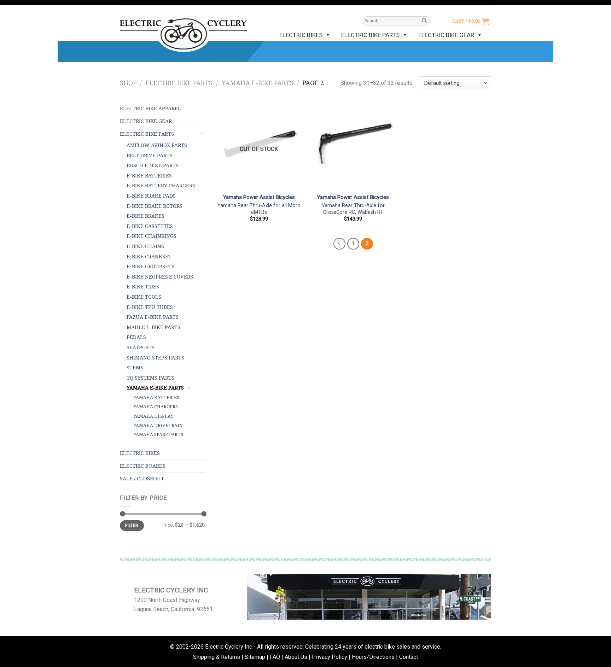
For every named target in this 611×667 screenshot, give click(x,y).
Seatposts (141, 347)
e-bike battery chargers (161, 185)
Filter (131, 525)
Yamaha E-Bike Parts (257, 83)
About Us (296, 657)
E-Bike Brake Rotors (154, 206)
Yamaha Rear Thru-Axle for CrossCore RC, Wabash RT (353, 209)
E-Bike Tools (144, 297)
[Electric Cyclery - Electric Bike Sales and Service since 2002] (183, 30)
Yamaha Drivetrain (158, 425)
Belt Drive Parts (150, 155)
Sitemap (255, 657)
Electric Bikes (300, 35)
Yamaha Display (153, 416)
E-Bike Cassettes (150, 226)
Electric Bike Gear (446, 35)
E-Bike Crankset (149, 256)
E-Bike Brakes (145, 216)
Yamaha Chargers (155, 406)
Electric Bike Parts (370, 35)
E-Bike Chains (145, 246)
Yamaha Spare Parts (158, 434)
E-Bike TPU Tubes (150, 307)
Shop (128, 83)
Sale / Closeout (142, 478)
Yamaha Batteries (156, 397)
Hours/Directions (373, 657)
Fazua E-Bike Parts (153, 317)
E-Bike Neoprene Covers (160, 277)
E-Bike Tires (143, 286)
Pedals (136, 337)
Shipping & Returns (216, 657)
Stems (135, 367)
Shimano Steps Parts (155, 358)
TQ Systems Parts (150, 378)
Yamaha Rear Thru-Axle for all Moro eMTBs (259, 209)
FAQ (275, 657)
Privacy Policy (329, 657)
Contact (408, 657)
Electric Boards (142, 466)
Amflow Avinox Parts (157, 145)
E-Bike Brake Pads (151, 196)
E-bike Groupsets (150, 266)
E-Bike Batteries (149, 176)
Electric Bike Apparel (150, 108)
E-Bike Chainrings (151, 236)
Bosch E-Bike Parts (153, 165)
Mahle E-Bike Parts (153, 327)
